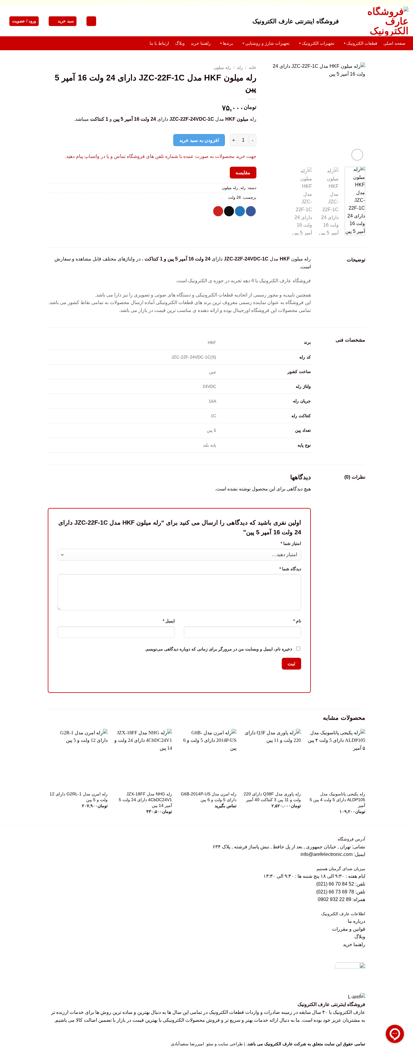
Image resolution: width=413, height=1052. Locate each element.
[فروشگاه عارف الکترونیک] (378, 21)
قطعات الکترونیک (361, 43)
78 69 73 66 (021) (335, 891)
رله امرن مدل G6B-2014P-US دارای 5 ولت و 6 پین (208, 796)
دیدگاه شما (290, 568)
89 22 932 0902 (335, 899)
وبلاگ (180, 43)
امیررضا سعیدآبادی (187, 1043)
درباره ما (356, 921)
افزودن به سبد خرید (199, 140)
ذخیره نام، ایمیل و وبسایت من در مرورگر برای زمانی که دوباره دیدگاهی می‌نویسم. (218, 649)
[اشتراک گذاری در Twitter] (240, 211)
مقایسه (243, 172)
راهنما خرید (201, 43)
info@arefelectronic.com (327, 854)
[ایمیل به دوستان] (229, 211)
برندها (228, 43)
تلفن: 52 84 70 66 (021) (340, 883)
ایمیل (169, 620)
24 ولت (234, 197)
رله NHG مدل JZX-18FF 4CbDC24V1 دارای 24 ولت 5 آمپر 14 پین (145, 799)
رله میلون (222, 67)
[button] (91, 21)
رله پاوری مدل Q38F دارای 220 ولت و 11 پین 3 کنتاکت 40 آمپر (272, 796)
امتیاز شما (291, 543)
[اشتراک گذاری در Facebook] (251, 211)
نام (297, 620)
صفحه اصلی (394, 43)
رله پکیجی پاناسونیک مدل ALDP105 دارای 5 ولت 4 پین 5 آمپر (337, 799)
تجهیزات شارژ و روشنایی (267, 43)
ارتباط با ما (159, 43)
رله (240, 67)
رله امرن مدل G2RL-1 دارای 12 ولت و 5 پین (79, 796)
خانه (252, 67)
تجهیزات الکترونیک (318, 43)
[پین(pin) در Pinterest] (218, 211)
